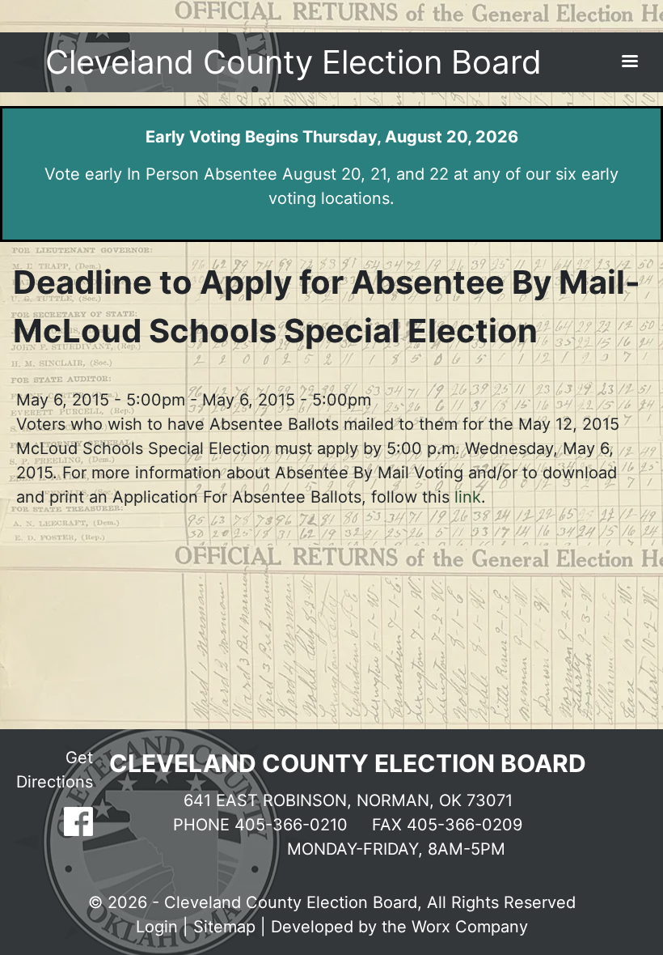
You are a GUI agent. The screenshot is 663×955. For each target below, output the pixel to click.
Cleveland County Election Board (293, 62)
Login (157, 926)
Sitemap (224, 926)
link (465, 497)
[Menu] (629, 63)
